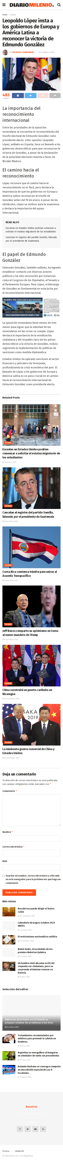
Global (13, 15)
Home (4, 15)
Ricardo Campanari (23, 52)
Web (4, 861)
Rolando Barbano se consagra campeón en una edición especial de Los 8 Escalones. (39, 1069)
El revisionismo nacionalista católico (37, 936)
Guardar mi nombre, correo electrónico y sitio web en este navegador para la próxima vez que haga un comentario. (33, 879)
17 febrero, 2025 (10, 462)
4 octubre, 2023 (25, 930)
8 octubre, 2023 (12, 1027)
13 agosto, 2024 (25, 1077)
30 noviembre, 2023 (27, 916)
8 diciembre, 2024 (11, 521)
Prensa (5, 1151)
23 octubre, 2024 (46, 52)
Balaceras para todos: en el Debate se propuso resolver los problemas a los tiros (29, 1021)
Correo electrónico (13, 846)
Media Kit (19, 1151)
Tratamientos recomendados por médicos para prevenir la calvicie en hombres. (37, 1038)
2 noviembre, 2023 (26, 941)
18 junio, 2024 (24, 1046)
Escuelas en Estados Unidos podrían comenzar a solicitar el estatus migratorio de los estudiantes (31, 453)
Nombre (7, 831)
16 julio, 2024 (24, 977)
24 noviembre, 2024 (11, 699)
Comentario (9, 790)
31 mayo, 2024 (24, 1060)
